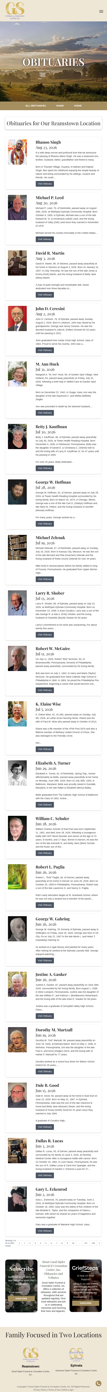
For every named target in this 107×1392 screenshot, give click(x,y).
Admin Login (68, 1390)
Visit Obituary (45, 183)
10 (73, 1243)
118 (93, 1243)
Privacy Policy (40, 1390)
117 (85, 1243)
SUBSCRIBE (21, 1298)
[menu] (101, 11)
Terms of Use (54, 1390)
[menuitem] (35, 106)
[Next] (99, 1243)
